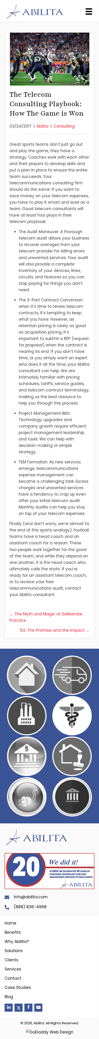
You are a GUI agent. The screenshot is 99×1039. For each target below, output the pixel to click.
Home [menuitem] (10, 923)
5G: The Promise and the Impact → (55, 630)
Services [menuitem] (13, 969)
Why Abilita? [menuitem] (17, 941)
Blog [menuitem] (9, 996)
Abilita (42, 126)
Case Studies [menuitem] (18, 987)
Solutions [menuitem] (14, 950)
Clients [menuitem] (11, 960)
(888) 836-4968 (30, 907)
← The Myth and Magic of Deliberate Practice (45, 617)
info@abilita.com (31, 897)
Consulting (64, 126)
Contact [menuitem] (13, 978)
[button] (9, 1008)
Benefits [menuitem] (13, 932)
